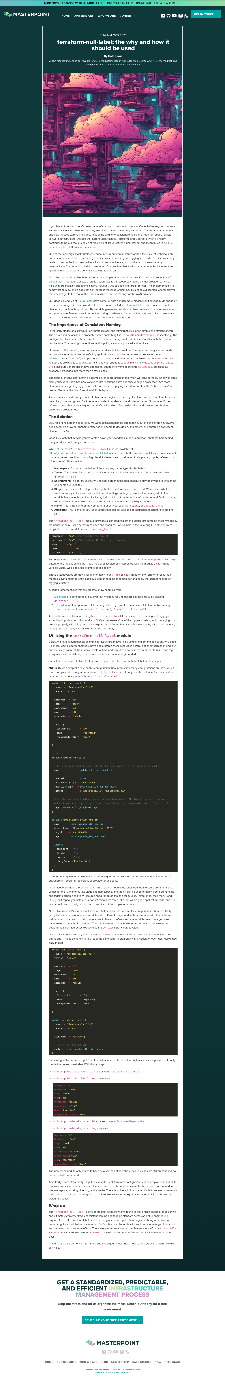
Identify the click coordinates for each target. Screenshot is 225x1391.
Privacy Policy (102, 1373)
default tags (56, 282)
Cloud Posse (85, 301)
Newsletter (120, 1362)
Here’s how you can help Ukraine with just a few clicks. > (112, 3)
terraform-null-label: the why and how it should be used (113, 45)
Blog (104, 1362)
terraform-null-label (133, 305)
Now (158, 1362)
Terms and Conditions (120, 1373)
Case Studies (141, 1362)
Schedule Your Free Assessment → (112, 1320)
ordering (65, 605)
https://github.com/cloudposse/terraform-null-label (78, 453)
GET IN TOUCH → (206, 14)
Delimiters (60, 597)
